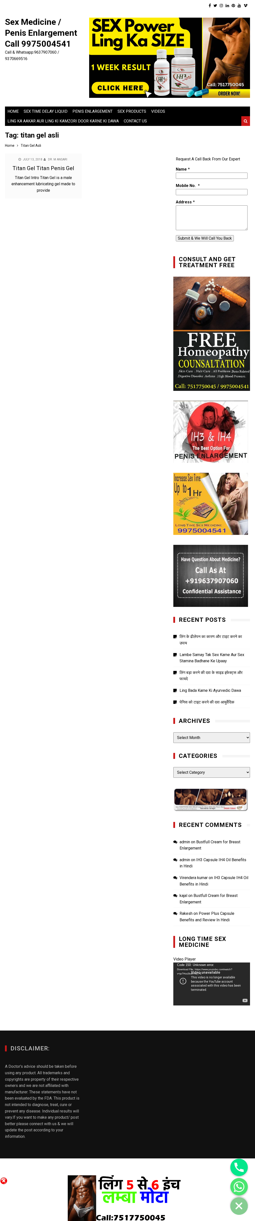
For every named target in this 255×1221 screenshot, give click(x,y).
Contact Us (135, 121)
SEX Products (132, 111)
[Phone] (239, 1167)
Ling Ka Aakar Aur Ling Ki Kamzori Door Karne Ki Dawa (63, 121)
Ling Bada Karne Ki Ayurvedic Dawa (210, 690)
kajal (183, 895)
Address (184, 202)
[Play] (179, 1000)
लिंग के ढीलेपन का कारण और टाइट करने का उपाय (211, 639)
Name (181, 169)
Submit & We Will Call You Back (205, 238)
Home (13, 111)
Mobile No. (186, 185)
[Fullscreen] (243, 1000)
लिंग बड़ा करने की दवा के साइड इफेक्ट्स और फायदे (211, 675)
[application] (211, 983)
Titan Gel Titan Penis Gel (43, 168)
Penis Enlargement (92, 111)
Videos (158, 111)
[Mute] (235, 1000)
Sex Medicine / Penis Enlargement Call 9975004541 (41, 33)
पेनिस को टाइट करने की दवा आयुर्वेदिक (207, 702)
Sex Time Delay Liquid (45, 111)
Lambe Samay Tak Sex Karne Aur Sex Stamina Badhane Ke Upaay (212, 658)
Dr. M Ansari (57, 159)
